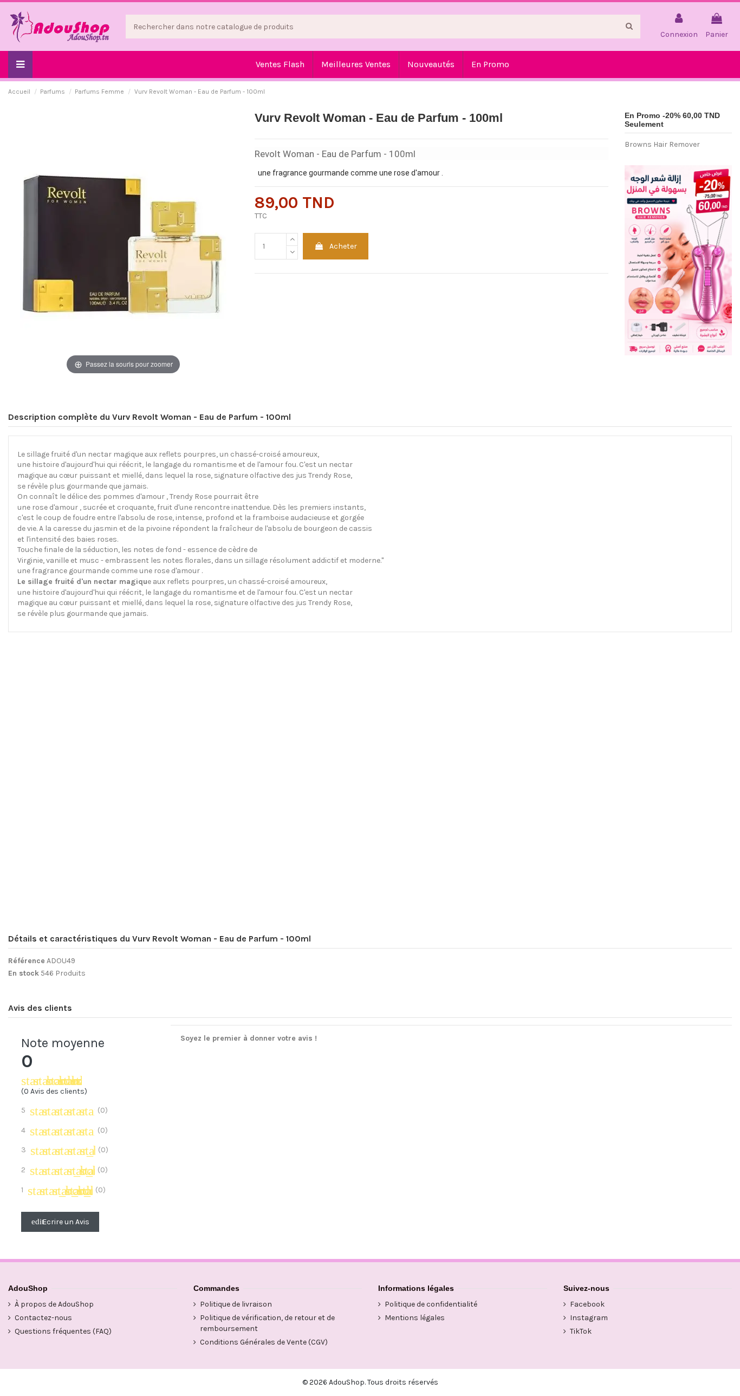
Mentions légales (415, 1317)
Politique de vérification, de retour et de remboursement (267, 1323)
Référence (26, 960)
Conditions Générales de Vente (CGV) (264, 1342)
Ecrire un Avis (60, 1221)
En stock (23, 973)
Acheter (343, 246)
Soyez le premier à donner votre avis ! (248, 1038)
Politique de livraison (236, 1304)
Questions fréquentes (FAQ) (63, 1331)
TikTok (581, 1331)
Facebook (587, 1304)
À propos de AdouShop (54, 1304)
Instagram (589, 1317)
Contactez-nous (43, 1317)
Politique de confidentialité (431, 1304)
